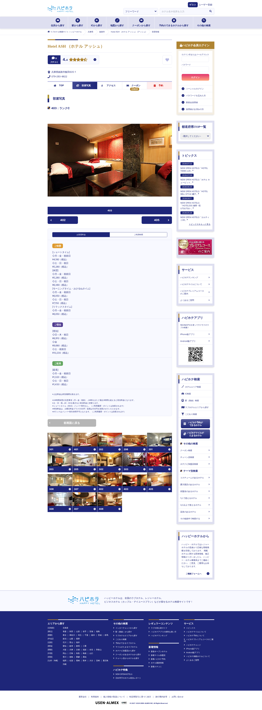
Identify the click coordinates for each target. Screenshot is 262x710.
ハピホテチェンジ (193, 645)
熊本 (84, 660)
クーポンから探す (141, 25)
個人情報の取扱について (114, 696)
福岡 (64, 660)
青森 (64, 631)
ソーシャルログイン (195, 88)
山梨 (71, 639)
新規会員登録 (192, 102)
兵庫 (71, 649)
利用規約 (95, 696)
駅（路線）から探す (124, 632)
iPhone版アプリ (187, 334)
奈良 (91, 649)
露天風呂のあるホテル (190, 484)
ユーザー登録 (205, 4)
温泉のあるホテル (188, 512)
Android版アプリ (188, 341)
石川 (64, 642)
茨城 (100, 635)
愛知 (64, 646)
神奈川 (72, 635)
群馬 (106, 635)
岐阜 (71, 646)
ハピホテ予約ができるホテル (195, 424)
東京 (64, 635)
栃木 (93, 635)
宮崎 (98, 660)
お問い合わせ (177, 696)
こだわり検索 (191, 414)
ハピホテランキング (189, 277)
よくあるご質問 (187, 300)
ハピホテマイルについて (191, 284)
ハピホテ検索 (191, 379)
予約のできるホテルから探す (174, 25)
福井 (78, 642)
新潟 (64, 639)
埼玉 (80, 635)
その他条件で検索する (190, 518)
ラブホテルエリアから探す (197, 407)
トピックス (189, 155)
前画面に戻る (72, 422)
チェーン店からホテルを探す (127, 658)
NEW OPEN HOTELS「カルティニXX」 (194, 216)
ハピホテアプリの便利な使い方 (163, 632)
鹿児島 (105, 660)
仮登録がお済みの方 (195, 109)
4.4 (65, 59)
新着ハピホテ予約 (158, 659)
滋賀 (84, 649)
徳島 (71, 657)
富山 (71, 642)
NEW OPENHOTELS (124, 674)
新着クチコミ (156, 666)
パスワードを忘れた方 (196, 95)
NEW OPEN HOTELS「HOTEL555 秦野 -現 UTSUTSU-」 (190, 203)
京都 (78, 649)
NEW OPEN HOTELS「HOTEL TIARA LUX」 (194, 167)
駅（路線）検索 (192, 400)
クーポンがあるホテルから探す (128, 654)
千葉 (86, 635)
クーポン (136, 85)
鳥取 (78, 653)
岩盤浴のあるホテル (189, 491)
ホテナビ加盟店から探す (126, 651)
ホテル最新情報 (157, 663)
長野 (78, 639)
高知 (84, 657)
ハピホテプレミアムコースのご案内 (192, 292)
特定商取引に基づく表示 (140, 696)
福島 (98, 631)
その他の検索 (204, 25)
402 (63, 220)
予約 (161, 85)
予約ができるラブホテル (126, 643)
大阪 (64, 649)
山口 (91, 653)
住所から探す (58, 25)
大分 (91, 660)
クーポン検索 (186, 450)
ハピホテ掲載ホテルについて (198, 656)
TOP (61, 85)
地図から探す (117, 25)
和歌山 (99, 649)
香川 (64, 657)
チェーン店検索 (187, 457)
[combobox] (183, 11)
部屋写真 (86, 85)
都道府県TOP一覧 (194, 126)
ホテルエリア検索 (193, 387)
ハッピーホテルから (195, 536)
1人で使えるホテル (188, 498)
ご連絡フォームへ (194, 573)
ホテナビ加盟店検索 (189, 464)
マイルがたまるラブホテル (126, 647)
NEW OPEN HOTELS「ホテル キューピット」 (195, 179)
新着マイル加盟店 (158, 655)
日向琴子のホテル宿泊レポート (128, 678)
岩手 (84, 631)
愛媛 (78, 657)
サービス (188, 269)
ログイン (195, 77)
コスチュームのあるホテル (192, 477)
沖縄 (64, 664)
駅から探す (77, 25)
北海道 (65, 628)
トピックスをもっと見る (199, 224)
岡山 (64, 653)
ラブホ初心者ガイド (159, 628)
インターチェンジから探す (126, 628)
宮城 (91, 631)
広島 (71, 653)
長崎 (78, 660)
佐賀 (71, 660)
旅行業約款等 (161, 696)
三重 (84, 646)
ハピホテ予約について (195, 635)
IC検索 (188, 393)
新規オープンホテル (159, 651)
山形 (78, 631)
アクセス (111, 85)
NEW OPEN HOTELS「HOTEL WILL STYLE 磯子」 (194, 190)
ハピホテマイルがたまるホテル (195, 434)
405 (157, 220)
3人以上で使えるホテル (190, 505)
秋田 (71, 631)
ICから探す (96, 25)
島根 (84, 653)
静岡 (78, 646)
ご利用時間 (138, 234)
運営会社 (83, 696)
